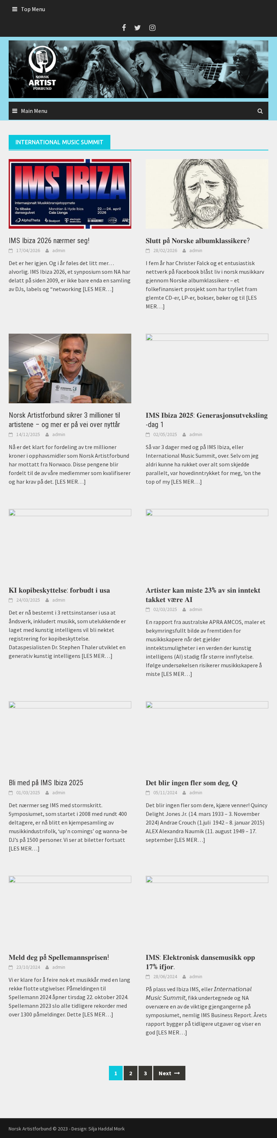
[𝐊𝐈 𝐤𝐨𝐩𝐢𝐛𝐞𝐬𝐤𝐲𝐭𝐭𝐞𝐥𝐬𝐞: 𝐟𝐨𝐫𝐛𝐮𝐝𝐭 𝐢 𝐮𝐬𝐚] (70, 542)
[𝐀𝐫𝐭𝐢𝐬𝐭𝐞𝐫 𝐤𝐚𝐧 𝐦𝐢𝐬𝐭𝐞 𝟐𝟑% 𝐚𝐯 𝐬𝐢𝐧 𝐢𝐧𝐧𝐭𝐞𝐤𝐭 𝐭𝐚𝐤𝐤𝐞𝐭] (207, 542)
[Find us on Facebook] (123, 28)
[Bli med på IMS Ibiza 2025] (70, 735)
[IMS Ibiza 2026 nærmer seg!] (70, 193)
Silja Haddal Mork (106, 1128)
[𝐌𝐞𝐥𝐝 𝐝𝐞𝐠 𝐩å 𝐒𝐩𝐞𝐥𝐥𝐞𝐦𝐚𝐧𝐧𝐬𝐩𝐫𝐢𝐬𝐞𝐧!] (70, 909)
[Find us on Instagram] (152, 28)
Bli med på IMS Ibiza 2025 (46, 782)
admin (58, 250)
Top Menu (33, 9)
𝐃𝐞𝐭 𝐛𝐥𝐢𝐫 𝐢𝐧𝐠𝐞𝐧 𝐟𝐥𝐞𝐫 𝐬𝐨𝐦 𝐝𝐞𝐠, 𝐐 (192, 782)
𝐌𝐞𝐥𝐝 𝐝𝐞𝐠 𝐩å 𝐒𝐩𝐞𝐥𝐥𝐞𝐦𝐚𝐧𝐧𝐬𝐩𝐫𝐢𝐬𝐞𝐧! (59, 957)
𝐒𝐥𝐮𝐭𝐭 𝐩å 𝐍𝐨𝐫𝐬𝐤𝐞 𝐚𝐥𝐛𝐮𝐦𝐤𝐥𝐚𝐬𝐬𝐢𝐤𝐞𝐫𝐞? (198, 240)
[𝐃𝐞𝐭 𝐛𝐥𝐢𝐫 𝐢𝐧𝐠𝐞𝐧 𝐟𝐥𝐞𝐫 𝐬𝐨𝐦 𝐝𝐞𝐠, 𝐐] (207, 735)
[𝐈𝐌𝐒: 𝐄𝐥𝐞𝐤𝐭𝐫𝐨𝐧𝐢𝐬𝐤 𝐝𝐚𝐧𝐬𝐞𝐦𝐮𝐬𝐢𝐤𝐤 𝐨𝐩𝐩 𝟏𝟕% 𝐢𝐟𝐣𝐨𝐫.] (207, 909)
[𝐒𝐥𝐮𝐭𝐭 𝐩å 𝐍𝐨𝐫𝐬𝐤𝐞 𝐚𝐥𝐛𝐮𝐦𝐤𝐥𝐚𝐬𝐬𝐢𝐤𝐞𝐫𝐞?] (207, 193)
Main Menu (34, 110)
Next (165, 1073)
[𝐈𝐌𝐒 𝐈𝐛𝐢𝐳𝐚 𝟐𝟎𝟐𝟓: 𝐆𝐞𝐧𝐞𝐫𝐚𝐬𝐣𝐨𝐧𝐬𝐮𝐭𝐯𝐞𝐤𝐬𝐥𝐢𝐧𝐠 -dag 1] (207, 367)
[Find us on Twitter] (138, 28)
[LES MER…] (98, 289)
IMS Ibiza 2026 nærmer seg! (49, 240)
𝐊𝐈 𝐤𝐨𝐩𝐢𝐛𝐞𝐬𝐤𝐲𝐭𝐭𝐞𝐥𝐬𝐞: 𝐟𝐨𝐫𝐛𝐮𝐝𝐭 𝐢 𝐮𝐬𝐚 (59, 590)
